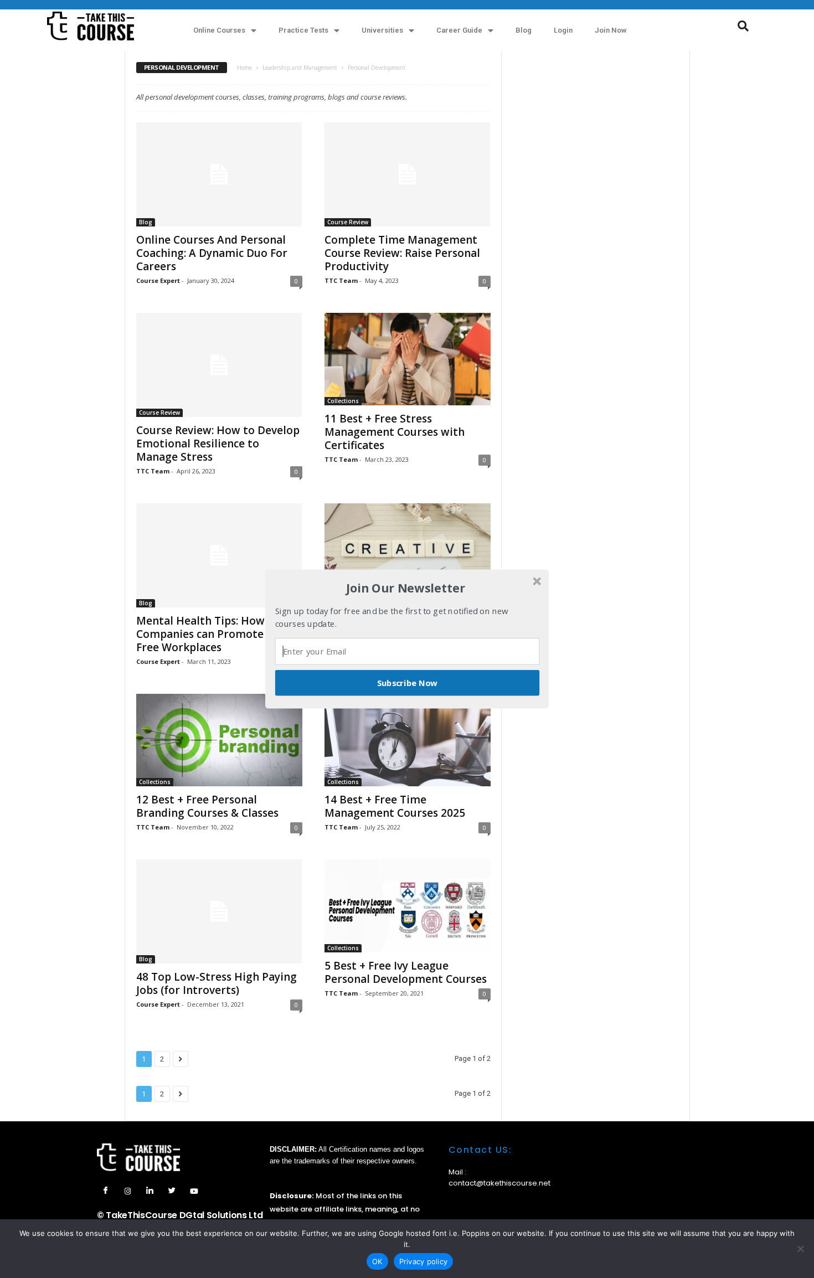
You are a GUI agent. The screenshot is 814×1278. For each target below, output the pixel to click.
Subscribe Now (407, 682)
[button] (406, 588)
